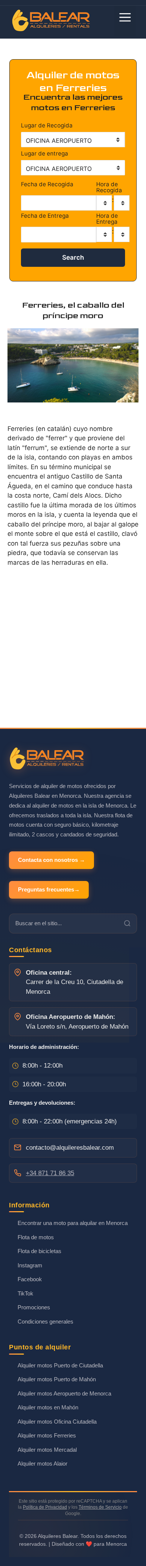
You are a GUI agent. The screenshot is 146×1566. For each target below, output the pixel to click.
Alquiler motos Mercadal (47, 1449)
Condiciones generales (45, 1321)
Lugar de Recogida (47, 125)
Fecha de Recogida (47, 184)
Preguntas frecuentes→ (49, 889)
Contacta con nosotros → (51, 860)
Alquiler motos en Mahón (48, 1407)
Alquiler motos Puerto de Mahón (57, 1379)
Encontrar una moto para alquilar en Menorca (73, 1223)
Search (73, 257)
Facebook (30, 1279)
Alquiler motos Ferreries (47, 1435)
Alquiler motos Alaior (42, 1463)
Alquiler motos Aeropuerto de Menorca (64, 1393)
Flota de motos (36, 1237)
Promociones (34, 1307)
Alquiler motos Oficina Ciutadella (57, 1421)
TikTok (25, 1293)
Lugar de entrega (44, 153)
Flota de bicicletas (39, 1251)
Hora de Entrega (107, 219)
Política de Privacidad (45, 1507)
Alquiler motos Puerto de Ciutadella (60, 1365)
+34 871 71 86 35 (50, 1173)
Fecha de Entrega (45, 216)
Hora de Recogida (109, 187)
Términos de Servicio (100, 1507)
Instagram (30, 1265)
